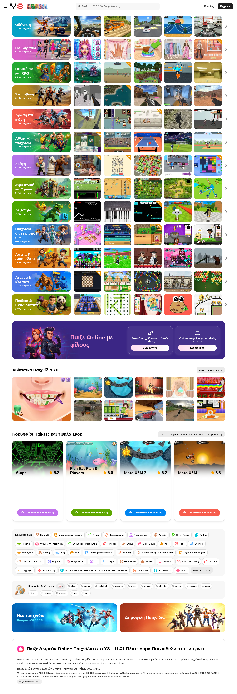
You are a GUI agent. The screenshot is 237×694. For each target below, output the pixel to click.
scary (133, 586)
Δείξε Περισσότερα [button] (28, 681)
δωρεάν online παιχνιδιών (204, 672)
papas (87, 586)
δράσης (204, 659)
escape (147, 586)
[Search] (79, 6)
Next (226, 26)
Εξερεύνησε (150, 347)
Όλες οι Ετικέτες (201, 570)
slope (73, 586)
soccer (178, 586)
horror (207, 586)
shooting (163, 586)
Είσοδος (209, 6)
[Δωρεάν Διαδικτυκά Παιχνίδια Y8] (17, 6)
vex (87, 593)
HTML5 (111, 672)
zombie (47, 593)
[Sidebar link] (5, 6)
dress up (119, 586)
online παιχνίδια (83, 659)
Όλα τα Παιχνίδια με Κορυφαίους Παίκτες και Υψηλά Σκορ (191, 434)
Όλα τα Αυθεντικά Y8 (210, 370)
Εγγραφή (225, 6)
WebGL (124, 672)
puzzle (20, 663)
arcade (214, 659)
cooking (193, 586)
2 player (62, 593)
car (75, 593)
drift (34, 593)
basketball (102, 586)
